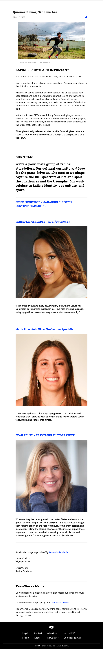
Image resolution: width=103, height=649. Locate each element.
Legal (25, 633)
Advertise (52, 633)
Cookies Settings (72, 637)
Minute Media (46, 646)
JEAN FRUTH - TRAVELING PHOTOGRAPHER (45, 435)
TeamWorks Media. (60, 602)
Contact (38, 633)
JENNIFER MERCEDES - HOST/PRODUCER (43, 221)
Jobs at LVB (69, 633)
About (37, 637)
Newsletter (52, 637)
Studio (25, 637)
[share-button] (86, 17)
